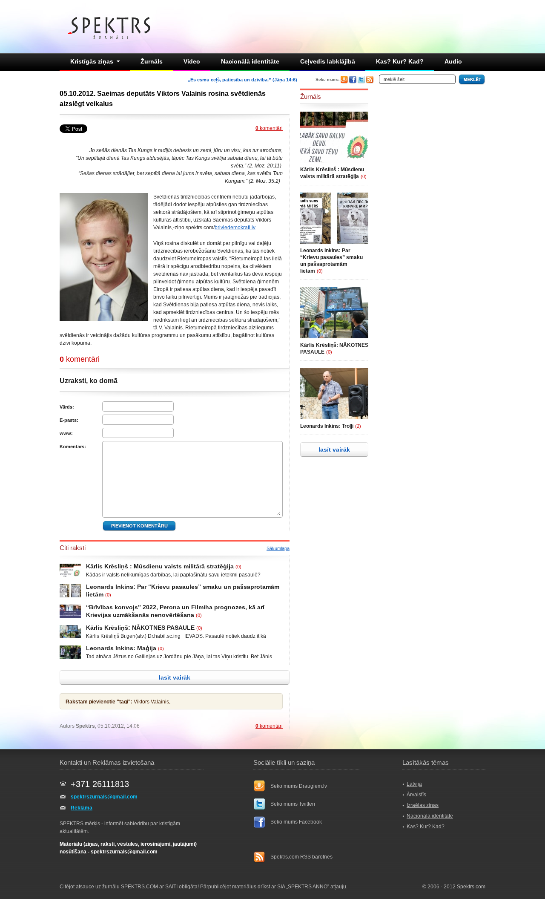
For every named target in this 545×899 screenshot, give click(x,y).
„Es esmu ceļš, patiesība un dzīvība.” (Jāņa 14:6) (242, 79)
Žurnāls (152, 61)
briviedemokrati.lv (235, 228)
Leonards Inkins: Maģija (121, 648)
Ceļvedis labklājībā (327, 61)
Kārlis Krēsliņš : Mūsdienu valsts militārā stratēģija (160, 566)
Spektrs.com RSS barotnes (301, 857)
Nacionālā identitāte (250, 61)
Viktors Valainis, (152, 702)
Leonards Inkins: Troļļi (326, 426)
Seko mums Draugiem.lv (298, 786)
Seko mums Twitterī (292, 804)
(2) (358, 426)
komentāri (269, 128)
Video (192, 61)
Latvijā (414, 784)
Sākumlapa (278, 548)
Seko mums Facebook (296, 822)
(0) (238, 566)
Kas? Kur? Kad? (400, 61)
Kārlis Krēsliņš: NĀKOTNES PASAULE (140, 627)
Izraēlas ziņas (423, 805)
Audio (453, 61)
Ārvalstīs (416, 795)
